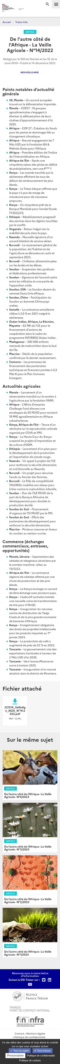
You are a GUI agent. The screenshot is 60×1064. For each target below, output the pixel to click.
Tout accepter (20, 1050)
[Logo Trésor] (28, 9)
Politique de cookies (30, 1060)
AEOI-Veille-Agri (29, 72)
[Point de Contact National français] (30, 1008)
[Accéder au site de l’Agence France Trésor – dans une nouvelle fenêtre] (30, 996)
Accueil (6, 22)
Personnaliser (15, 1055)
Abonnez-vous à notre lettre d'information (30, 974)
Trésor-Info (21, 22)
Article (30, 31)
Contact (19, 1033)
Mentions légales (35, 1033)
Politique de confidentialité (29, 1037)
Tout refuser (43, 1050)
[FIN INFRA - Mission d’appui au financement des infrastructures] (30, 1021)
